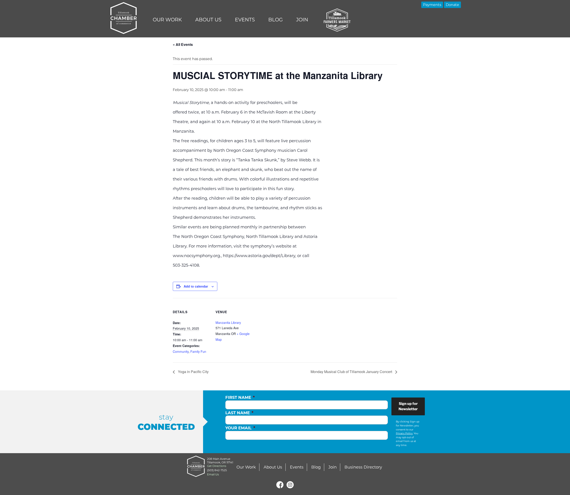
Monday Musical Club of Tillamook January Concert (352, 371)
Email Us (213, 474)
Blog (275, 20)
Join (302, 20)
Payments (432, 5)
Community (181, 351)
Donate (452, 5)
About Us (208, 20)
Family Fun (198, 351)
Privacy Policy (404, 433)
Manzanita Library (228, 322)
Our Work (167, 20)
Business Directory (363, 467)
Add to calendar (196, 286)
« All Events (183, 44)
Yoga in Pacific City (193, 371)
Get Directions (216, 466)
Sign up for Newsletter (408, 406)
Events (245, 20)
